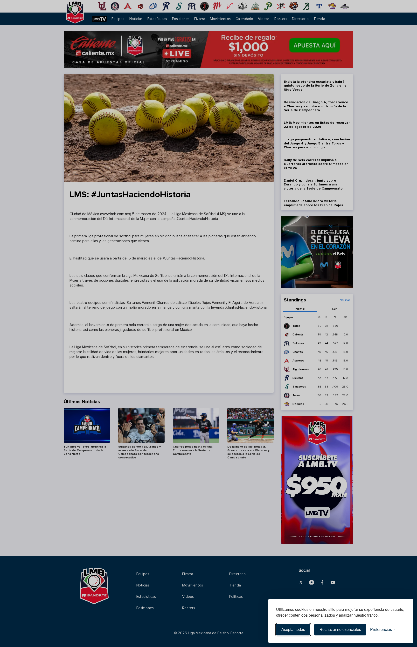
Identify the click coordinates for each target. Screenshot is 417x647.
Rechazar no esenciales (340, 629)
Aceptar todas (293, 629)
